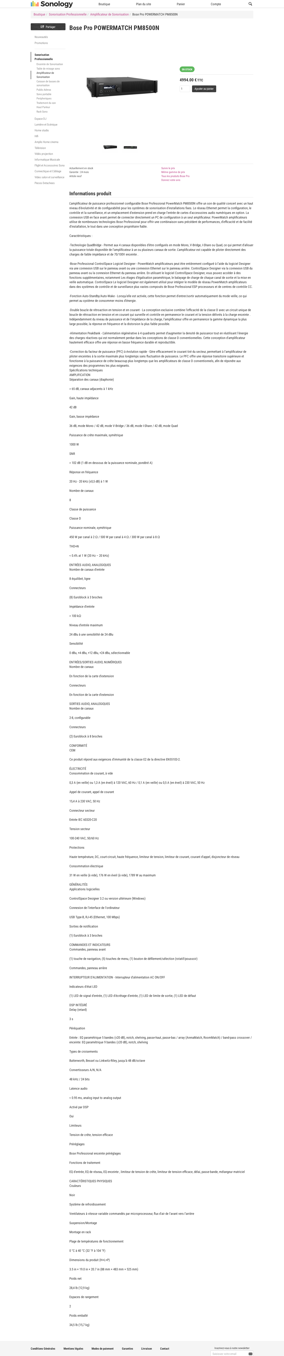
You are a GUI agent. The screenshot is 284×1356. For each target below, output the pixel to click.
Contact (164, 1348)
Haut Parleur (43, 107)
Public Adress (44, 89)
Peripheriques (44, 98)
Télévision (40, 148)
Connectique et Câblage (48, 171)
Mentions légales (73, 1348)
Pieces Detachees (45, 183)
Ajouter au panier (204, 88)
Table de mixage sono (48, 68)
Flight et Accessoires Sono (50, 165)
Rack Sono (42, 111)
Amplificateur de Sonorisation (45, 74)
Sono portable (44, 94)
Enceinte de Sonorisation (50, 64)
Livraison (146, 1348)
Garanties (127, 1348)
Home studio (42, 130)
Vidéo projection (44, 154)
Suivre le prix (168, 168)
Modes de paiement (103, 1348)
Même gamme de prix (173, 172)
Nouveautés (41, 37)
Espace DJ (40, 118)
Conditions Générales (43, 1348)
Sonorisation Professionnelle (44, 57)
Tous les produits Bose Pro (175, 176)
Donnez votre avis (170, 180)
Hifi (36, 136)
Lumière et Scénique (46, 124)
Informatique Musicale (47, 159)
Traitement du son (46, 102)
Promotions (41, 43)
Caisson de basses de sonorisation (48, 83)
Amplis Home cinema (46, 142)
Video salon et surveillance (49, 177)
